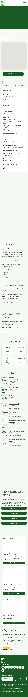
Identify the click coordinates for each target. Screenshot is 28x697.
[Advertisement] (14, 21)
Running (14, 130)
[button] (14, 55)
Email (6, 158)
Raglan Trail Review (6, 249)
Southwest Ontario (8, 96)
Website (7, 155)
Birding (13, 119)
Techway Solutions (17, 685)
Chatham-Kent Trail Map (15, 294)
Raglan (5, 102)
